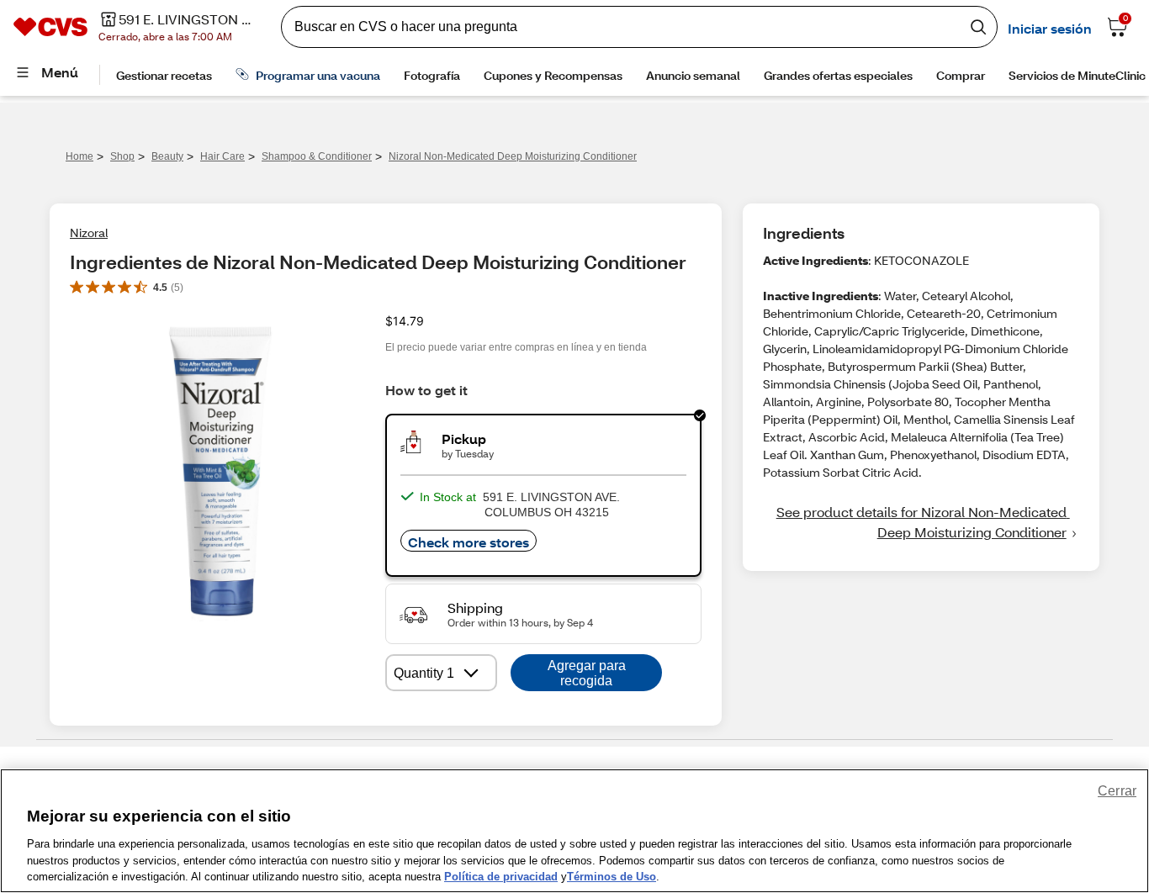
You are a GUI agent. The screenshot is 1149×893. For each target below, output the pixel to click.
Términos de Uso (611, 875)
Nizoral (89, 232)
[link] (921, 522)
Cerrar (1117, 791)
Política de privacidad (501, 875)
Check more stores (468, 542)
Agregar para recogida (587, 673)
